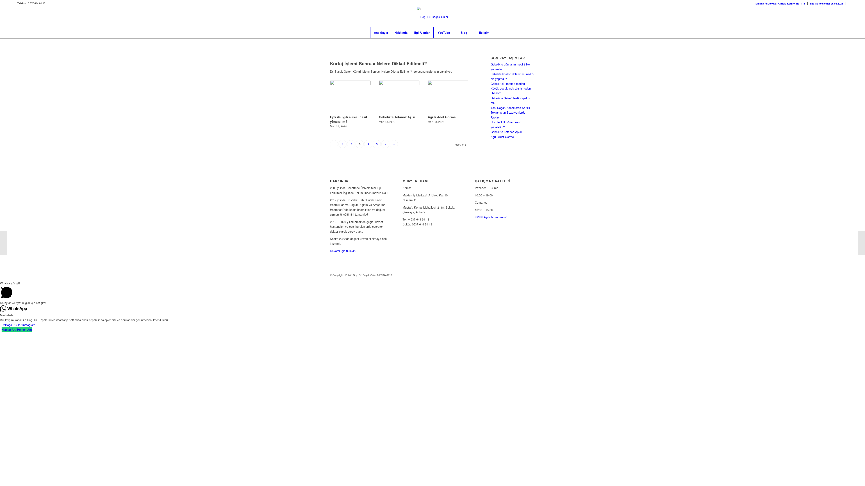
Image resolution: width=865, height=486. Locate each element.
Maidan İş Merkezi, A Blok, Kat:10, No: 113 (780, 3)
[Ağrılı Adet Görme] (448, 97)
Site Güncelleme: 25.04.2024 (826, 3)
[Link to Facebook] (844, 17)
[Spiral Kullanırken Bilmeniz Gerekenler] (3, 243)
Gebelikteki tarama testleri (508, 83)
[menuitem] (780, 3)
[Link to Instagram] (837, 17)
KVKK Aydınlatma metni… (492, 217)
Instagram (28, 325)
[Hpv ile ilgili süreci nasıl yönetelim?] (350, 97)
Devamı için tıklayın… (344, 251)
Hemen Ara (24, 329)
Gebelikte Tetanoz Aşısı (397, 117)
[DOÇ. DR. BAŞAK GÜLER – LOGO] (432, 17)
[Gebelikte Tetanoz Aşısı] (399, 97)
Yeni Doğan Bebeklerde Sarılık (510, 108)
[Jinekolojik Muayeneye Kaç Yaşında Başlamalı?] (861, 243)
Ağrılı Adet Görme (442, 117)
